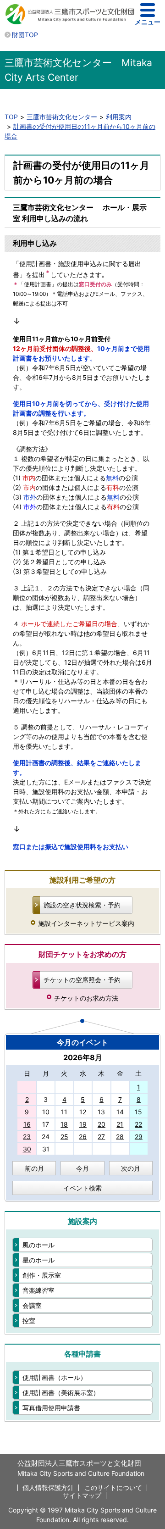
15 (138, 1112)
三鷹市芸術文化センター (62, 117)
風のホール (38, 1245)
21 (119, 1124)
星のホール (38, 1260)
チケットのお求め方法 (86, 998)
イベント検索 (82, 1188)
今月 (82, 1168)
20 (101, 1124)
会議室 (32, 1305)
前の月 (34, 1168)
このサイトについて (113, 1487)
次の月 (130, 1168)
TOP (11, 117)
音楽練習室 (38, 1290)
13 (101, 1112)
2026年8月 (82, 1057)
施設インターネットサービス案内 (86, 923)
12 (82, 1112)
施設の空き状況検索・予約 (82, 905)
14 (120, 1112)
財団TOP (25, 35)
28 (120, 1136)
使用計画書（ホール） (54, 1377)
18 (64, 1124)
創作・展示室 (41, 1275)
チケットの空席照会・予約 (82, 980)
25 (64, 1136)
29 (139, 1136)
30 (27, 1149)
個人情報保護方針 (48, 1487)
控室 (28, 1320)
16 (27, 1124)
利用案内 (119, 117)
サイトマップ (82, 1495)
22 (138, 1124)
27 (101, 1136)
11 (64, 1112)
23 (27, 1136)
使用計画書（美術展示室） (60, 1392)
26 (83, 1136)
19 (83, 1124)
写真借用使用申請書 (51, 1408)
